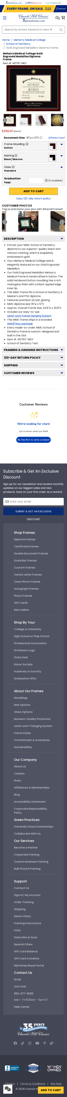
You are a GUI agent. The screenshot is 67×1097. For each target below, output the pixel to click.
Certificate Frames (26, 546)
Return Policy (22, 916)
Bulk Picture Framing (27, 869)
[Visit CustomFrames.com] (53, 2)
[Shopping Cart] (63, 18)
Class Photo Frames (27, 582)
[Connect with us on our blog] (51, 1043)
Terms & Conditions (32, 1084)
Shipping (11, 365)
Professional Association (30, 643)
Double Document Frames (31, 553)
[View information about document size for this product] (41, 137)
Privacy (10, 1084)
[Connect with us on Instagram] (29, 1043)
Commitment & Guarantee (32, 740)
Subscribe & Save (25, 937)
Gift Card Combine (26, 958)
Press (17, 780)
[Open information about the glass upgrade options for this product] (13, 167)
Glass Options (23, 712)
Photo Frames (23, 596)
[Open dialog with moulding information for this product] (27, 144)
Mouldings (21, 698)
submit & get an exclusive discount (33, 512)
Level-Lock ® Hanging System (33, 726)
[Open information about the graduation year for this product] (46, 180)
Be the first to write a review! (33, 439)
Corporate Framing (26, 854)
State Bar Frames (25, 560)
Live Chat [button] (20, 986)
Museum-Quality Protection (32, 719)
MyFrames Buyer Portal (29, 965)
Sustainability (23, 747)
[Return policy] (33, 1068)
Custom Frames (24, 567)
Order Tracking (24, 902)
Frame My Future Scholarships (33, 826)
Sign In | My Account (27, 895)
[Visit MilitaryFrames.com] (33, 2)
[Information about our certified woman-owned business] (54, 1068)
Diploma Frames (24, 539)
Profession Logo (24, 650)
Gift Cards (21, 603)
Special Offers (23, 944)
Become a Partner (26, 847)
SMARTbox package (20, 324)
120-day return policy (22, 358)
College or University (27, 629)
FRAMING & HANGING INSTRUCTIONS (31, 350)
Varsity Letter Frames (28, 575)
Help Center (22, 1007)
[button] (58, 18)
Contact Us (21, 888)
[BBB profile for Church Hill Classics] (12, 1068)
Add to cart (33, 191)
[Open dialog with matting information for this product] (16, 155)
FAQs (17, 930)
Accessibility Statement (30, 802)
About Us (20, 766)
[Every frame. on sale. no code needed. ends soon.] (33, 8)
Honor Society (23, 664)
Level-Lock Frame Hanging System (29, 316)
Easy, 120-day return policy (33, 198)
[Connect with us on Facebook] (15, 1043)
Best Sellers (21, 610)
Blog (17, 795)
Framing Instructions (27, 923)
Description (14, 239)
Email (17, 979)
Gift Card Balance (26, 951)
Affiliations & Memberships (31, 787)
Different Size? (56, 137)
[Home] (33, 18)
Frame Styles (22, 733)
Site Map (56, 1084)
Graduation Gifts (25, 678)
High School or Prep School (31, 636)
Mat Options (22, 705)
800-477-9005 (23, 993)
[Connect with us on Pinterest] (44, 1043)
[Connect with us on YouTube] (37, 1043)
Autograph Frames (26, 589)
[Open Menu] (4, 18)
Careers (19, 773)
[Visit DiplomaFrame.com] (14, 2)
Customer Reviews (19, 373)
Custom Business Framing (31, 862)
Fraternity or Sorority (27, 671)
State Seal (21, 657)
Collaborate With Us (27, 834)
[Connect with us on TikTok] (22, 1043)
